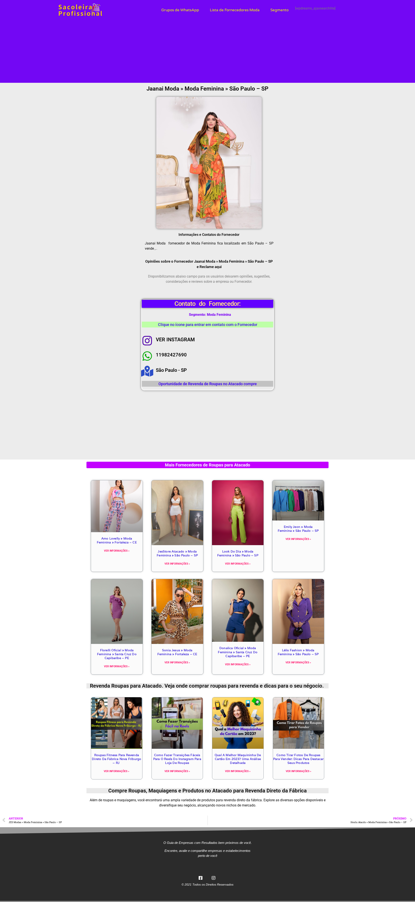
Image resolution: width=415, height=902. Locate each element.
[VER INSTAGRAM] (147, 340)
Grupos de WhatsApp (180, 10)
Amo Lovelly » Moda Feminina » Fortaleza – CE (117, 540)
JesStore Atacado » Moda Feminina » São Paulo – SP (177, 553)
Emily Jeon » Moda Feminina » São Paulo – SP (298, 529)
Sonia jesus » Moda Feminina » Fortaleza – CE (177, 652)
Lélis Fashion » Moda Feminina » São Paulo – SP (298, 652)
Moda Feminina (219, 315)
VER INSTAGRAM (175, 340)
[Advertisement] (207, 52)
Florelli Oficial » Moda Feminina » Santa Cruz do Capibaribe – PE (117, 654)
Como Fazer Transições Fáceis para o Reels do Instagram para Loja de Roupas (177, 759)
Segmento (279, 10)
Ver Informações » (116, 550)
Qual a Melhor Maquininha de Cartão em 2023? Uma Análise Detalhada (238, 759)
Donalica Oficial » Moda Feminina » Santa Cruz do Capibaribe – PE (237, 652)
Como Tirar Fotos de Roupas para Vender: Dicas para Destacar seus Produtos (298, 759)
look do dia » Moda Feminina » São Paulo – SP (237, 553)
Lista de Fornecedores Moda (235, 10)
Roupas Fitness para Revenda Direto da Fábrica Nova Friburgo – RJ (116, 759)
